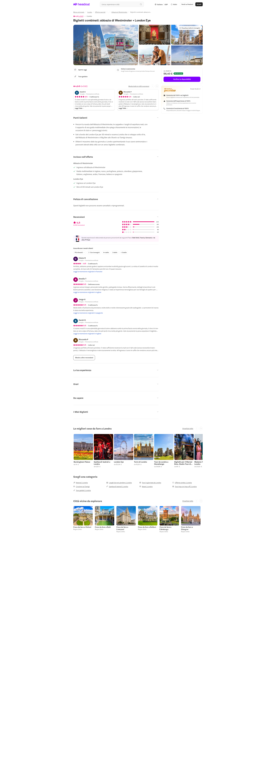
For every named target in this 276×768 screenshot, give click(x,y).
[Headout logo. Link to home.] (81, 4)
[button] (105, 45)
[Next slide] (157, 86)
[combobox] (122, 4)
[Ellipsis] (108, 13)
